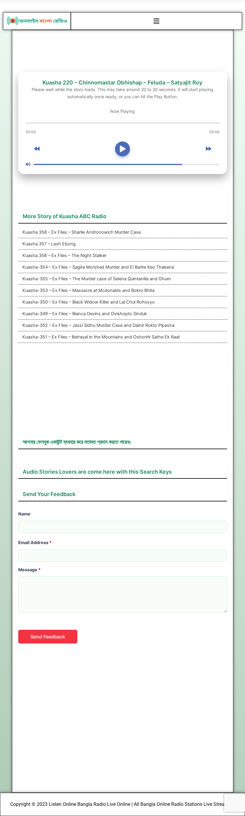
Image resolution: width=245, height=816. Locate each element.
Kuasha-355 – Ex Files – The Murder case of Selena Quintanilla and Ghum (96, 278)
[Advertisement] (122, 393)
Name (24, 514)
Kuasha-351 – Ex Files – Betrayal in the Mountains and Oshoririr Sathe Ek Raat (100, 337)
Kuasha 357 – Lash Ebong (48, 244)
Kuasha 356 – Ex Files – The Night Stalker (63, 255)
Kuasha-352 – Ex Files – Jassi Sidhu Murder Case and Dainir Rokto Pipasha (97, 325)
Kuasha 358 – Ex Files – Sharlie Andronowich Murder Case (81, 232)
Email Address (35, 542)
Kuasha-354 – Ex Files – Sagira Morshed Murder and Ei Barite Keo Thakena (97, 267)
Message (29, 569)
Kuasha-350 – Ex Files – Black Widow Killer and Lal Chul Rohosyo (88, 302)
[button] (156, 21)
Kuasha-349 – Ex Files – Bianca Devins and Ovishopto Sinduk (84, 313)
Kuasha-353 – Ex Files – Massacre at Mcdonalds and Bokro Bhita (87, 290)
